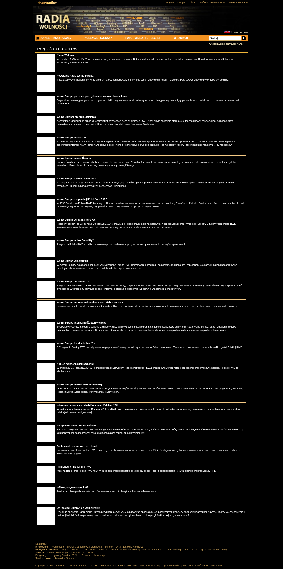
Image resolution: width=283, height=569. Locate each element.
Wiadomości (57, 546)
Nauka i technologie (57, 552)
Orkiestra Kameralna (152, 549)
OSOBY (66, 38)
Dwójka (181, 2)
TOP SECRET (153, 38)
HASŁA (56, 38)
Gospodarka (81, 546)
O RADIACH (181, 38)
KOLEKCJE (91, 38)
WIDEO (139, 38)
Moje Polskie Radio (238, 2)
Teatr (84, 549)
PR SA (82, 565)
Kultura (75, 549)
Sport (70, 546)
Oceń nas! (71, 558)
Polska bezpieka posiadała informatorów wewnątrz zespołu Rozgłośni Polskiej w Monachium (106, 491)
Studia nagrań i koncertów (205, 549)
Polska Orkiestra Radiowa (125, 549)
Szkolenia (88, 552)
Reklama (138, 565)
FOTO (128, 38)
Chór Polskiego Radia (177, 549)
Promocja (152, 565)
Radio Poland (217, 2)
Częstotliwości (171, 565)
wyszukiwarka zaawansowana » (226, 43)
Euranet (109, 546)
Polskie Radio (46, 2)
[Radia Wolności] (59, 25)
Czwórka (203, 2)
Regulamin (124, 565)
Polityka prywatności (102, 565)
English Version (239, 32)
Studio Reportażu (99, 549)
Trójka (191, 2)
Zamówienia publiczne (208, 565)
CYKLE (45, 38)
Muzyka (65, 549)
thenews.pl (96, 546)
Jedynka (169, 2)
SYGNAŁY (106, 38)
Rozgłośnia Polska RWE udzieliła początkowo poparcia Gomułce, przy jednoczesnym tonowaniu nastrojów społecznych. (121, 244)
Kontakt (59, 558)
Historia (75, 552)
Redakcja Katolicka (132, 546)
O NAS (73, 565)
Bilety (225, 549)
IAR (118, 546)
